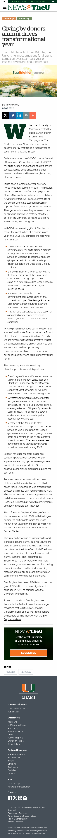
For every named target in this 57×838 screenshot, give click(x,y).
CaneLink (12, 764)
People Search (14, 758)
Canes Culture (14, 744)
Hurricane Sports (15, 738)
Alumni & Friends (15, 731)
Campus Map (14, 784)
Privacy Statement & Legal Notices (22, 816)
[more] (32, 115)
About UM (12, 722)
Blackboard (13, 767)
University (24, 19)
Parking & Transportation (19, 787)
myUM (11, 761)
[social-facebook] (10, 798)
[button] (50, 829)
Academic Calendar (16, 754)
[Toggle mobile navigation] (5, 7)
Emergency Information (17, 813)
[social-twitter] (15, 797)
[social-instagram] (25, 798)
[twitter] (5, 115)
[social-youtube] (20, 798)
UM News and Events (17, 725)
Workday (12, 770)
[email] (26, 115)
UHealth (11, 735)
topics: (7, 667)
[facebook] (12, 115)
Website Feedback (15, 822)
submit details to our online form (32, 834)
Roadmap (9, 19)
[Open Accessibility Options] (4, 1)
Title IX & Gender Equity (18, 819)
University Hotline (16, 741)
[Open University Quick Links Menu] (53, 1)
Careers (11, 773)
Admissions (13, 728)
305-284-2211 (13, 712)
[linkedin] (19, 115)
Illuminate (9, 604)
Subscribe (28, 653)
